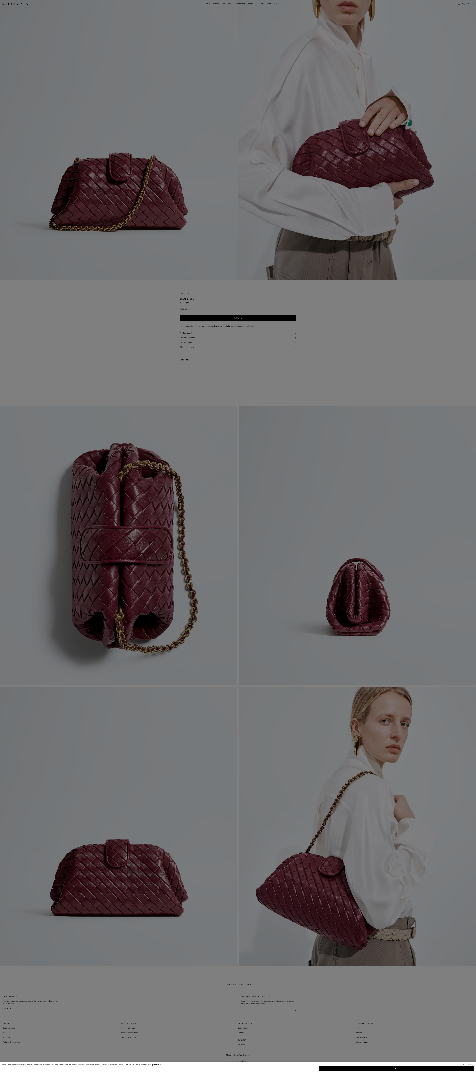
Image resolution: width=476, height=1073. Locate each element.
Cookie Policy (157, 1065)
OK (396, 1068)
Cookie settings (468, 1065)
